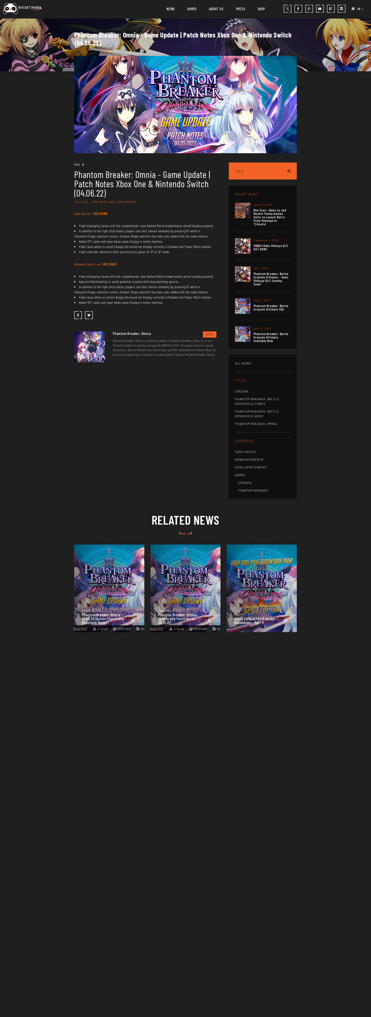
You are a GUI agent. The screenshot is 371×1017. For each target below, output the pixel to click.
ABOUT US (216, 8)
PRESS (240, 8)
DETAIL (209, 334)
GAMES (192, 8)
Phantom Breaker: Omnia (256, 424)
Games (240, 475)
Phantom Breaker (253, 490)
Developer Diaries (251, 467)
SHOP (261, 8)
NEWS (171, 8)
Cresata (241, 391)
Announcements (249, 459)
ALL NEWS (243, 363)
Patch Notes (245, 452)
